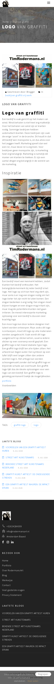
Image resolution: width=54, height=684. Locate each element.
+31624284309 (14, 526)
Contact (6, 585)
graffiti (19, 95)
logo (36, 425)
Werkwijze (7, 580)
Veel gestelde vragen (13, 590)
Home (6, 21)
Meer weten (33, 681)
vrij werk (27, 95)
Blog (4, 575)
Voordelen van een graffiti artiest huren (26, 613)
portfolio (6, 380)
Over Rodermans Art (12, 570)
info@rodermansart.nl (18, 531)
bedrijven (10, 95)
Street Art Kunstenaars (20, 457)
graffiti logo (20, 425)
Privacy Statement (12, 595)
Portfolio (6, 565)
